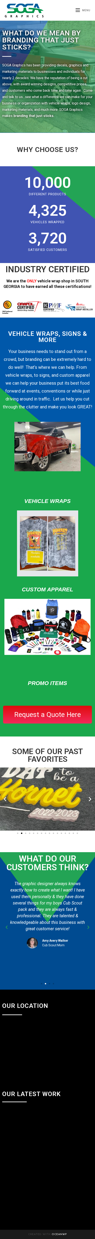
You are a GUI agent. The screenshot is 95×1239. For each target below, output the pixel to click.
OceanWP (59, 1234)
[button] (5, 799)
